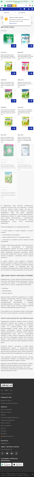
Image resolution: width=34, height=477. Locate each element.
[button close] (32, 1)
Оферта (3, 415)
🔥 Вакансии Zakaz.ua (7, 436)
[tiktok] (16, 453)
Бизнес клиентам (5, 423)
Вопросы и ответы (6, 400)
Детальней (17, 2)
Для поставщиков (6, 425)
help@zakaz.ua (5, 443)
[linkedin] (11, 453)
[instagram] (7, 453)
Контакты (3, 431)
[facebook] (2, 453)
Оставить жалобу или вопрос (9, 403)
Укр (2, 390)
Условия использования (7, 420)
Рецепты (3, 428)
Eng (11, 390)
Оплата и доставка (6, 409)
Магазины (3, 433)
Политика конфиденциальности (10, 417)
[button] (26, 6)
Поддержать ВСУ (6, 393)
